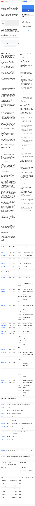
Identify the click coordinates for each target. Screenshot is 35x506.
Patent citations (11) (26, 30)
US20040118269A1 (3, 316)
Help (27, 504)
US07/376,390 (3, 450)
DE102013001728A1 (3, 352)
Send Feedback (12, 504)
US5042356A (3, 404)
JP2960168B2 (3, 410)
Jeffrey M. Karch (27, 13)
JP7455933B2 (3, 436)
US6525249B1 (3, 308)
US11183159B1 (3, 384)
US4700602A (3, 266)
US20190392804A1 (3, 382)
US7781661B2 (3, 341)
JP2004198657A (3, 426)
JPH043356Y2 (3, 407)
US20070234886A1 (3, 335)
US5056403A (3, 418)
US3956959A (3, 248)
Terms (20, 504)
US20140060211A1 (3, 349)
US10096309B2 (3, 380)
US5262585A (3, 281)
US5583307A (3, 289)
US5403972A (3, 282)
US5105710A (3, 277)
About (8, 504)
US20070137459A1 (3, 327)
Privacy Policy (24, 504)
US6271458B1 (3, 305)
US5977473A (3, 419)
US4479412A (3, 258)
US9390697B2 (3, 428)
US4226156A (3, 255)
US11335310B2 (3, 389)
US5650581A (3, 291)
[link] (10, 32)
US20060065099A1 (3, 429)
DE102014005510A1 (3, 362)
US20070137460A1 (3, 329)
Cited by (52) (30, 30)
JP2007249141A (3, 439)
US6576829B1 (3, 423)
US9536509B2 (3, 369)
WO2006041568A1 (3, 441)
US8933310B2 (3, 358)
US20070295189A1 (3, 340)
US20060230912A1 (3, 325)
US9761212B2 (3, 373)
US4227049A (3, 252)
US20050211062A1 (3, 323)
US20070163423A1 (3, 333)
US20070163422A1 (3, 331)
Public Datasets (17, 504)
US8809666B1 (3, 357)
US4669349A (3, 263)
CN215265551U (3, 442)
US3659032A (3, 246)
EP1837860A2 (3, 416)
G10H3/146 (3, 29)
